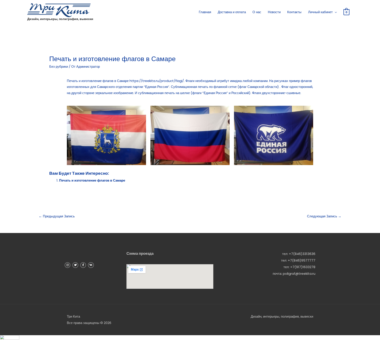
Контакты (294, 12)
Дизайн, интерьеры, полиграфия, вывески (60, 19)
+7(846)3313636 (302, 253)
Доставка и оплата (232, 12)
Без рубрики (58, 66)
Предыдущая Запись (57, 216)
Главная (205, 12)
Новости (274, 12)
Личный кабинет (320, 12)
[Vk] (91, 265)
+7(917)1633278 (302, 267)
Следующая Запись (324, 216)
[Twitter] (75, 265)
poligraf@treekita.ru (299, 273)
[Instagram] (67, 265)
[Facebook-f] (83, 265)
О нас (256, 12)
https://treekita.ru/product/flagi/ (157, 80)
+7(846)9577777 (301, 260)
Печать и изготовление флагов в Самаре (92, 180)
